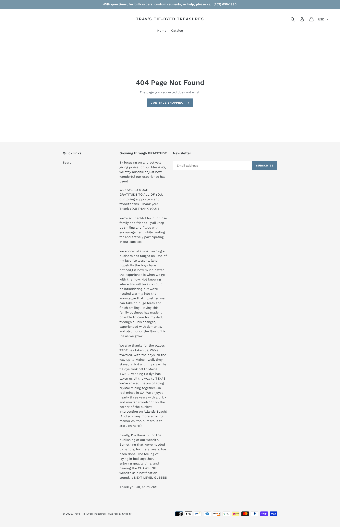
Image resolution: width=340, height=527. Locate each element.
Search (68, 162)
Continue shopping (167, 102)
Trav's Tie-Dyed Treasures (170, 19)
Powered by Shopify (119, 513)
